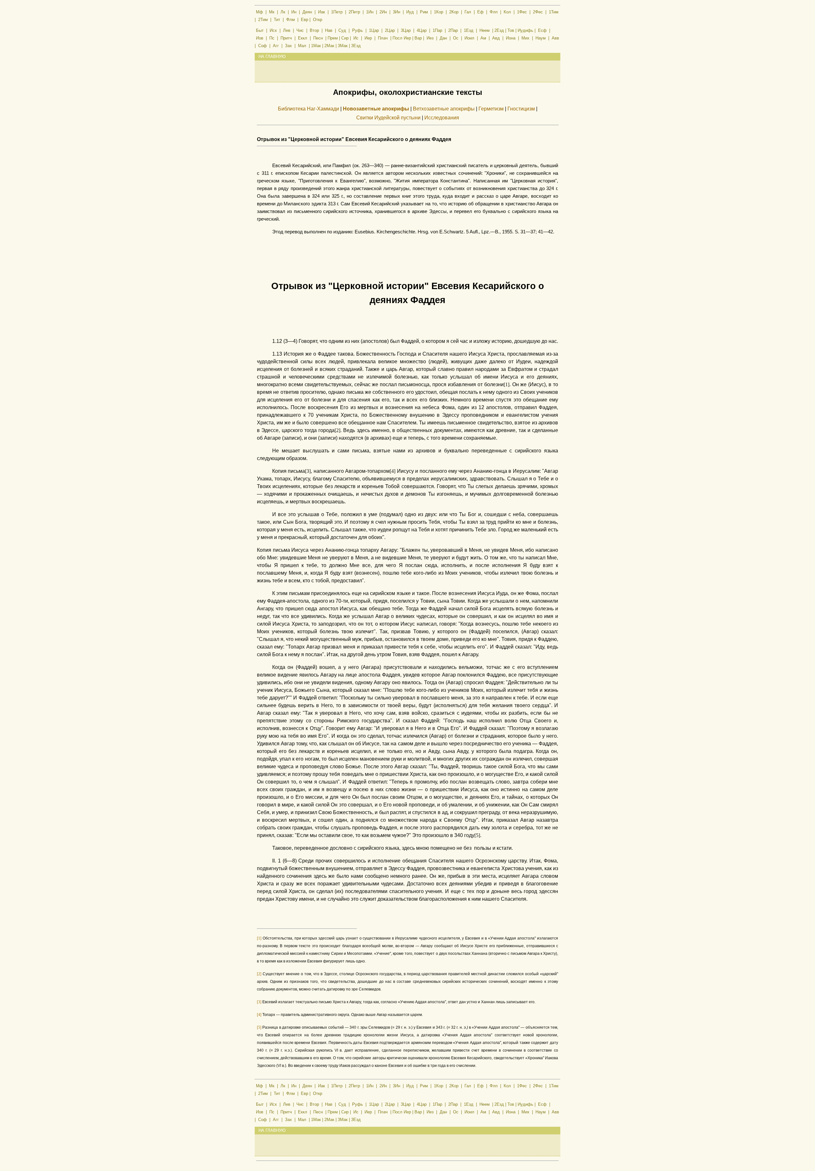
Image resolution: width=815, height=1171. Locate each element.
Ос (455, 38)
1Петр (337, 12)
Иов (259, 38)
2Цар (390, 30)
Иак (321, 12)
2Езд (499, 30)
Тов (510, 30)
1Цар (374, 30)
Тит (277, 19)
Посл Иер (402, 38)
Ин (293, 12)
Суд (342, 30)
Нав (328, 30)
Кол (507, 12)
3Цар (406, 30)
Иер (368, 38)
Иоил (469, 38)
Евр (304, 19)
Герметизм (491, 108)
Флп (494, 12)
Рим (424, 12)
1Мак (316, 45)
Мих (525, 38)
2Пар (453, 30)
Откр (317, 19)
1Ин (369, 12)
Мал (302, 45)
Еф (480, 12)
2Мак (329, 45)
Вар (418, 38)
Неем (484, 30)
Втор (314, 30)
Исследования (441, 117)
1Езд (468, 30)
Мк (271, 12)
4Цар (422, 30)
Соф (262, 45)
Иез (430, 38)
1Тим (553, 12)
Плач (383, 38)
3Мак (343, 45)
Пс (271, 38)
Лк (282, 12)
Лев (286, 30)
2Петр (354, 12)
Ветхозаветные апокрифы (444, 108)
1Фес (522, 12)
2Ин (383, 12)
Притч (286, 38)
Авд (496, 38)
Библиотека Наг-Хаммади (308, 108)
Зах (288, 45)
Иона (510, 38)
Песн (318, 38)
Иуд (410, 12)
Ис (355, 38)
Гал (467, 12)
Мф (259, 12)
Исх (273, 30)
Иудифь (525, 30)
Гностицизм (521, 108)
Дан (443, 38)
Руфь (357, 30)
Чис (300, 30)
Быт (260, 30)
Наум (540, 38)
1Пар (437, 30)
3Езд (356, 45)
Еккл (302, 38)
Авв (555, 38)
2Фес (538, 12)
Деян (307, 12)
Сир (345, 38)
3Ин (396, 12)
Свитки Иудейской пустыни (388, 117)
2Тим (263, 19)
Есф (542, 30)
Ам (483, 38)
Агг (276, 45)
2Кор (453, 12)
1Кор (438, 12)
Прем (333, 38)
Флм (290, 19)
